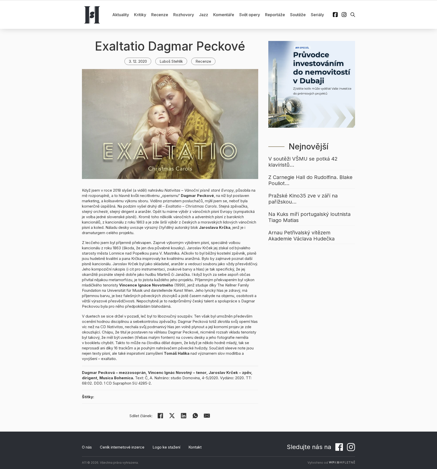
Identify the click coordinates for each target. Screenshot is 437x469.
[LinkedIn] (183, 415)
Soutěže (298, 14)
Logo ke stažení (166, 447)
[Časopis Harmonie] (92, 15)
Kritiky (140, 14)
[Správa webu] (342, 462)
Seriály (317, 14)
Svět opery (249, 14)
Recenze (159, 14)
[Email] (207, 415)
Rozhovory (183, 14)
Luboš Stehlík (171, 61)
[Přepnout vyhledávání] (353, 15)
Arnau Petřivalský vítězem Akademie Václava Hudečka (301, 236)
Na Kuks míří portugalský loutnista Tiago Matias (309, 217)
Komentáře (223, 14)
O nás (87, 447)
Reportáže (275, 14)
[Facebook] (160, 415)
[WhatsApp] (195, 415)
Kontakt (195, 447)
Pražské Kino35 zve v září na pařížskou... (303, 199)
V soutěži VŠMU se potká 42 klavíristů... (303, 162)
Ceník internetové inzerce (122, 447)
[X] (172, 415)
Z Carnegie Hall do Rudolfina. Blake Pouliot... (310, 180)
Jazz (203, 14)
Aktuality (120, 14)
